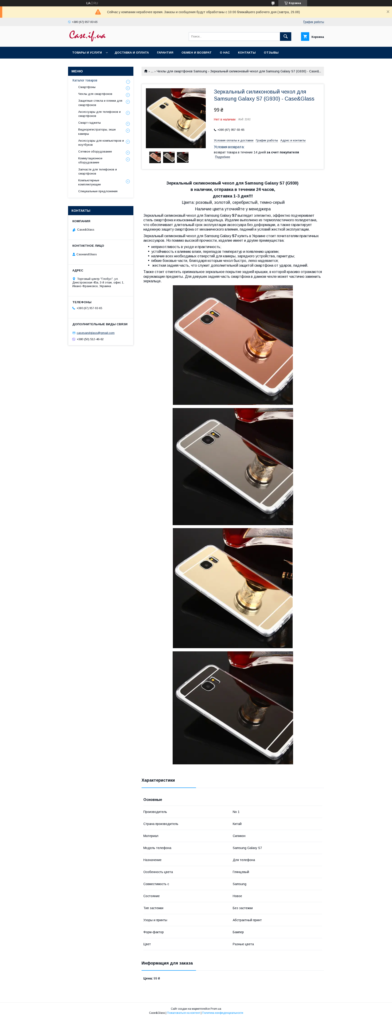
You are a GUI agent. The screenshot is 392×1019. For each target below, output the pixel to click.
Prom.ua (216, 1008)
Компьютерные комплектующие (89, 182)
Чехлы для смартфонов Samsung (182, 71)
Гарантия (165, 52)
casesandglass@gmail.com (96, 333)
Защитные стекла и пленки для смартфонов (100, 102)
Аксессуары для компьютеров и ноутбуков (101, 142)
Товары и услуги (87, 52)
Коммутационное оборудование (90, 160)
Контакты (247, 52)
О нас (225, 52)
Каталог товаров (85, 80)
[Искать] (285, 36)
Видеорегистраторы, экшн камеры (97, 131)
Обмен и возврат (196, 52)
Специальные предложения (98, 191)
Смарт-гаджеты (89, 122)
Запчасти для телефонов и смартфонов (97, 171)
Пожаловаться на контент (183, 1012)
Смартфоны (87, 87)
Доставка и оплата (132, 52)
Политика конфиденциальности (222, 1012)
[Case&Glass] (87, 41)
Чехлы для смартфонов (95, 94)
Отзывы (271, 52)
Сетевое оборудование (95, 151)
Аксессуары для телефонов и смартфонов (99, 114)
